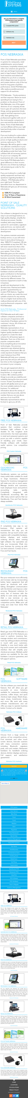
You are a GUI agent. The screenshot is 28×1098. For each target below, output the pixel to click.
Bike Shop (14, 814)
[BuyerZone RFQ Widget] (14, 33)
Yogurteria (14, 830)
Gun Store (14, 846)
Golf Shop (14, 862)
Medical (14, 823)
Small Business (14, 849)
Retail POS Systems (14, 843)
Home (14, 1082)
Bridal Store (14, 859)
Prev (2, 771)
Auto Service (14, 811)
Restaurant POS (13, 872)
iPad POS (14, 875)
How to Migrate (14, 884)
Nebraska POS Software (14, 712)
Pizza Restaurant (14, 833)
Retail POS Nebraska (14, 662)
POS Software (14, 878)
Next (26, 771)
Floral (14, 817)
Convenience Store (13, 853)
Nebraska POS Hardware (14, 761)
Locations (14, 1085)
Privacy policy (14, 1090)
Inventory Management (14, 839)
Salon (14, 826)
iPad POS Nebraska (14, 554)
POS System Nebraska (14, 451)
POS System (13, 807)
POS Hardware (14, 881)
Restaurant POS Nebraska (14, 610)
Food (14, 820)
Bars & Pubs (14, 836)
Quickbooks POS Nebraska (14, 505)
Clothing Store (14, 856)
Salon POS (14, 766)
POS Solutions (14, 1087)
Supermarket (14, 865)
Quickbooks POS (14, 869)
